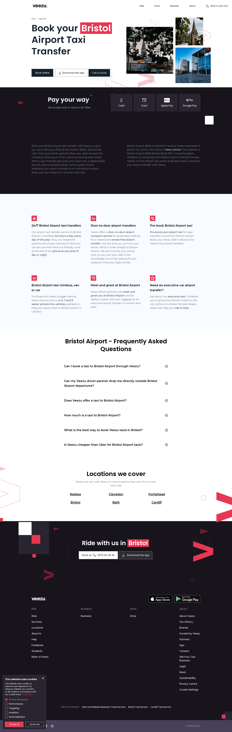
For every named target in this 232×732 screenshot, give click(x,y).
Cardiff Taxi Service (161, 707)
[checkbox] (6, 699)
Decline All (34, 724)
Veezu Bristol (173, 149)
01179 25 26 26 (98, 555)
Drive (157, 5)
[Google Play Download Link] (187, 599)
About (192, 5)
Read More (28, 694)
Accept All (14, 724)
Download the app (73, 72)
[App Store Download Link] (160, 599)
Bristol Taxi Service (138, 707)
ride (34, 18)
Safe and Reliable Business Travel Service (103, 707)
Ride (142, 5)
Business (174, 5)
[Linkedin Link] (47, 726)
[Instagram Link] (54, 726)
